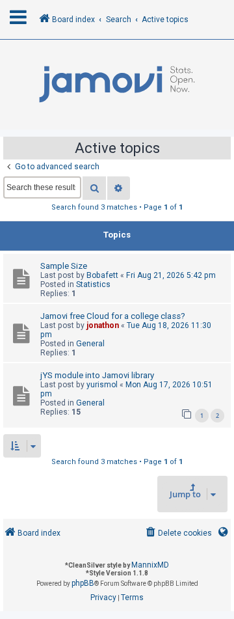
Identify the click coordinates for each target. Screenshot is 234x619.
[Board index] (117, 84)
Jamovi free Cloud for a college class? (112, 316)
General (90, 343)
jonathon (102, 325)
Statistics (93, 284)
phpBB (83, 583)
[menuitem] (178, 533)
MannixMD (150, 565)
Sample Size (63, 266)
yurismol (102, 384)
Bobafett (102, 275)
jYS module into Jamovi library (97, 375)
